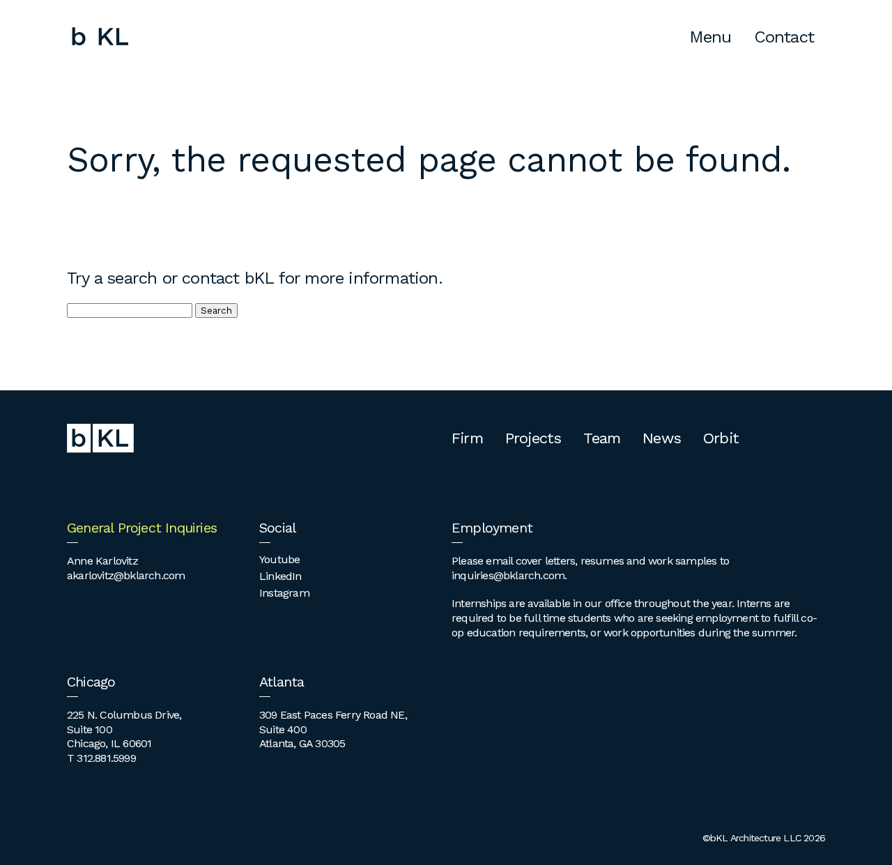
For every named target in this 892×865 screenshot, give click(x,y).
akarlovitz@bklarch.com (126, 575)
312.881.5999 (106, 758)
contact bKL (227, 278)
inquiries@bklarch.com (508, 575)
